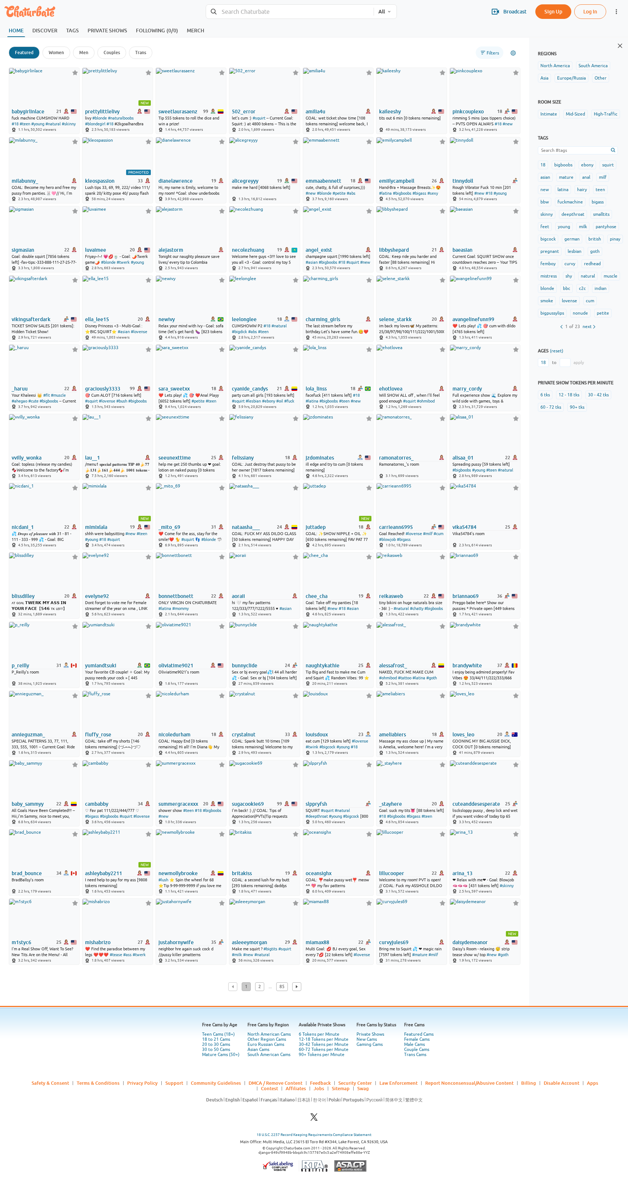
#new (508, 124)
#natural (53, 124)
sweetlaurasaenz (177, 111)
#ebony (268, 401)
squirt (608, 164)
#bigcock (327, 747)
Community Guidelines (216, 1083)
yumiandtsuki (100, 665)
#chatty (416, 608)
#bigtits (270, 949)
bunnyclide (244, 665)
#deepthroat (317, 816)
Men (83, 52)
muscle (610, 276)
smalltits (601, 214)
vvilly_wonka (26, 458)
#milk (237, 955)
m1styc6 (21, 942)
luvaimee (95, 250)
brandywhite (467, 665)
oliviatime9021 (175, 665)
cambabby (96, 804)
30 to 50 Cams (216, 1049)
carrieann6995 (396, 527)
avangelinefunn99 (473, 319)
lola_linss (316, 389)
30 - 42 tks (598, 394)
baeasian (462, 250)
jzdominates (320, 458)
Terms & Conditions (98, 1083)
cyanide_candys (250, 389)
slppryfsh (316, 804)
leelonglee (244, 319)
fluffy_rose (98, 734)
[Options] (513, 53)
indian (601, 288)
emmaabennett (323, 181)
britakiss (242, 873)
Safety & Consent (50, 1083)
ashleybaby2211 (103, 873)
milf (603, 177)
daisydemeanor (470, 942)
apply (578, 362)
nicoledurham (174, 734)
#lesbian (253, 401)
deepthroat (572, 214)
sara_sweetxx (174, 389)
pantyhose (606, 226)
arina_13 (462, 873)
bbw (544, 202)
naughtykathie (322, 665)
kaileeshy (390, 111)
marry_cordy (467, 389)
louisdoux (317, 734)
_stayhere (390, 804)
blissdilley (23, 596)
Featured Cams (419, 1034)
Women (56, 52)
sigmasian (23, 250)
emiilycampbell (396, 181)
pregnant (549, 251)
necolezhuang (248, 250)
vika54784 (464, 527)
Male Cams (414, 1044)
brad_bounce (27, 873)
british (594, 239)
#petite (339, 193)
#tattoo (404, 678)
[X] (314, 1119)
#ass (127, 955)
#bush (121, 401)
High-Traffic (605, 114)
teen (600, 189)
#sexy (432, 193)
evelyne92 (97, 596)
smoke (546, 300)
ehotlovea (390, 389)
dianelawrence (175, 181)
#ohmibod (426, 401)
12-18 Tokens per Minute (324, 1039)
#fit (46, 395)
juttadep (316, 527)
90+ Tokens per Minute (322, 1054)
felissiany (243, 458)
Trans (140, 52)
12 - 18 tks (569, 394)
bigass (598, 202)
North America (555, 65)
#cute (33, 401)
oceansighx (318, 873)
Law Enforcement (398, 1083)
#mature (419, 955)
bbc (566, 288)
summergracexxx (178, 804)
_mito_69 (169, 527)
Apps (592, 1083)
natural (588, 276)
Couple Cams (416, 1049)
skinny (546, 214)
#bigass (419, 193)
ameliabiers (392, 734)
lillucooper (391, 873)
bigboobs (563, 164)
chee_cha (316, 596)
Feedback (320, 1083)
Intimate (548, 114)
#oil (279, 401)
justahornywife (176, 942)
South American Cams (268, 1054)
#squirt (259, 118)
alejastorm (170, 250)
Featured (24, 52)
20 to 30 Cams (216, 1044)
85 (282, 986)
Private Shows (370, 1034)
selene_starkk (395, 319)
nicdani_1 (23, 527)
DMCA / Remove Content (275, 1083)
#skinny (69, 124)
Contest (269, 1088)
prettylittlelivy (102, 111)
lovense (569, 300)
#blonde (99, 118)
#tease (116, 955)
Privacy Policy (142, 1083)
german (572, 239)
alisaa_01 (463, 458)
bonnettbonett (175, 596)
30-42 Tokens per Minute (324, 1044)
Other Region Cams (266, 1039)
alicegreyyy (245, 181)
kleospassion (99, 181)
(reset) (556, 350)
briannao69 (465, 596)
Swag (363, 1088)
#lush (163, 880)
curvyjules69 (393, 942)
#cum (438, 533)
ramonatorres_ (396, 458)
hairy (582, 189)
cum (590, 300)
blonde (547, 288)
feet (544, 226)
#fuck (289, 401)
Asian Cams (258, 1049)
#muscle (58, 395)
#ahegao (19, 401)
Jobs (319, 1088)
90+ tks (577, 407)
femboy (548, 263)
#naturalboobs (121, 118)
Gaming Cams (370, 1044)
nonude (580, 313)
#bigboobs (402, 193)
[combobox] (290, 11)
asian (545, 177)
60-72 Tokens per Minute (324, 1049)
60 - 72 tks (550, 407)
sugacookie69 (248, 804)
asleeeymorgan (249, 942)
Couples (112, 52)
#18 (15, 124)
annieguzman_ (28, 734)
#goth (431, 678)
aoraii (238, 596)
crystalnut (243, 734)
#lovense (139, 331)
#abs (351, 193)
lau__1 (92, 458)
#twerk (123, 262)
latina (562, 189)
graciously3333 (102, 389)
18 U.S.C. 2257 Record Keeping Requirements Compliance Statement (314, 1135)
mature (566, 177)
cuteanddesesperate (476, 804)
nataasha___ (246, 527)
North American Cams (269, 1034)
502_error (243, 111)
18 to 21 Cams (216, 1039)
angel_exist (319, 250)
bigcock (548, 239)
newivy (166, 319)
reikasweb (391, 596)
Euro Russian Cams (265, 1044)
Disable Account (561, 1083)
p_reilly (20, 665)
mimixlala (96, 527)
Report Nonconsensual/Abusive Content (469, 1083)
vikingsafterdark (31, 319)
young (564, 226)
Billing (528, 1083)
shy (568, 276)
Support (174, 1083)
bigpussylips (552, 313)
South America (593, 65)
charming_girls (323, 319)
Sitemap (341, 1088)
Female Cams (417, 1039)
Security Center (355, 1083)
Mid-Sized (575, 114)
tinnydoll (462, 181)
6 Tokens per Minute (319, 1034)
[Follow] (75, 72)
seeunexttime (174, 458)
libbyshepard (394, 250)
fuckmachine (570, 202)
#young (37, 124)
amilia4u (315, 111)
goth (595, 251)
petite (603, 313)
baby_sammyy (28, 804)
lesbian (574, 251)
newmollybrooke (178, 873)
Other (601, 78)
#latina (385, 193)
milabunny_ (25, 181)
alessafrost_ (393, 665)
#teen (25, 124)
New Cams (367, 1039)
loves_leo (463, 734)
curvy (569, 263)
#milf (427, 533)
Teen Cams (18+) (218, 1034)
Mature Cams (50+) (220, 1054)
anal (586, 177)
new (544, 189)
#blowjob (387, 539)
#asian (312, 262)
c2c (582, 288)
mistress (548, 276)
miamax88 (317, 942)
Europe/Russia (571, 78)
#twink (312, 747)
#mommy (180, 608)
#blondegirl (95, 124)
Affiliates (296, 1088)
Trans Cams (415, 1054)
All (381, 12)
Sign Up (553, 11)
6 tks (545, 394)
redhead (592, 263)
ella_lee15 (97, 319)
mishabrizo (97, 942)
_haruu (20, 389)
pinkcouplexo (468, 111)
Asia (544, 78)
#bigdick (239, 331)
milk (583, 226)
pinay (615, 239)
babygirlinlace (28, 111)
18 (543, 164)
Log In (590, 11)
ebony (587, 164)
